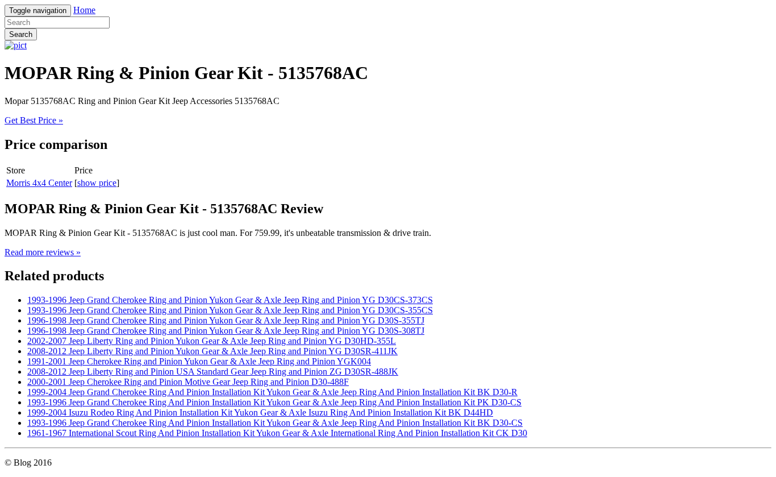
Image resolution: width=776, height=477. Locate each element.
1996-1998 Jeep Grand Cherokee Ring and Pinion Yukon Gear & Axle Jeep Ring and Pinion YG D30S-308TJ (225, 330)
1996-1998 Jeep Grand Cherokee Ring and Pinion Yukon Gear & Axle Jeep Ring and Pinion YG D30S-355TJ (225, 320)
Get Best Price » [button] (34, 120)
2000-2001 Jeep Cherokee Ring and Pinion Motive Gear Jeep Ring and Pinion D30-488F (188, 382)
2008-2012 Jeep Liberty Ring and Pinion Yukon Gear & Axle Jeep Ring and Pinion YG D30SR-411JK (212, 351)
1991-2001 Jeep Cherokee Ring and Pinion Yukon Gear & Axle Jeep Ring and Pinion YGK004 (199, 361)
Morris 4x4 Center (39, 183)
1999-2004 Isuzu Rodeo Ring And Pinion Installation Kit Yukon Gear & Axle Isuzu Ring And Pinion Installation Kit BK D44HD (260, 412)
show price (96, 183)
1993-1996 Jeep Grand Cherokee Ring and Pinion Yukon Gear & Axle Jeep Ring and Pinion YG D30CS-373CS (230, 300)
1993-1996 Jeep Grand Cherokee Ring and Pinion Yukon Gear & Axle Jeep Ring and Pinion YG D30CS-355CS (230, 310)
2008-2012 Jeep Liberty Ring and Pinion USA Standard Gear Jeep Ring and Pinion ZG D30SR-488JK (212, 371)
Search (20, 34)
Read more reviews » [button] (43, 252)
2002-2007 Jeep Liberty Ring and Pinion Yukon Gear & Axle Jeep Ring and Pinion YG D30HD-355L (211, 341)
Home (84, 10)
